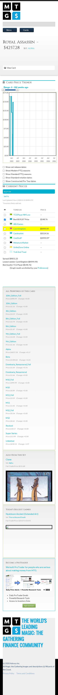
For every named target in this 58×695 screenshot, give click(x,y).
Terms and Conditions (25, 673)
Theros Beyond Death (17, 517)
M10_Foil (10, 379)
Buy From (7, 191)
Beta (8, 357)
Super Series (11, 433)
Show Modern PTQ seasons (18, 170)
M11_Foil (10, 395)
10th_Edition (11, 303)
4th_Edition (11, 311)
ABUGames (18, 224)
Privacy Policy (8, 673)
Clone (8, 459)
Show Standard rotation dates (19, 177)
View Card (11, 68)
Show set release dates (16, 167)
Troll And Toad (19, 252)
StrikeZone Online (21, 247)
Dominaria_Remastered (16, 372)
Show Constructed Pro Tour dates (21, 181)
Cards (26, 30)
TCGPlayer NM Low (21, 215)
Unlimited (10, 441)
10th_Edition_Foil (13, 295)
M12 (8, 418)
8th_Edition (11, 326)
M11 (8, 402)
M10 (8, 387)
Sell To (6, 196)
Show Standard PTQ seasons (18, 174)
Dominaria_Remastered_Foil (18, 364)
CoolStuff (17, 238)
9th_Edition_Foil (13, 334)
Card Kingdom (19, 229)
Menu (9, 30)
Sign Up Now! (29, 606)
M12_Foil (10, 410)
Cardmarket (18, 233)
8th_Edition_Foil (13, 318)
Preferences (43, 268)
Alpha (31, 48)
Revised (9, 425)
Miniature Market (20, 243)
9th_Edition (11, 341)
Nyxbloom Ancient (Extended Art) (22, 514)
